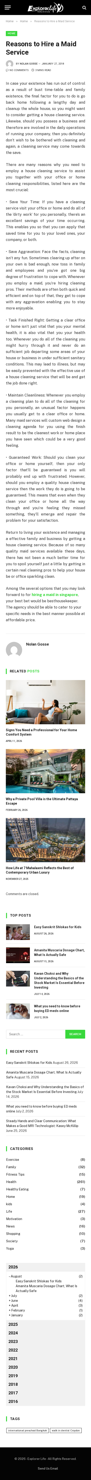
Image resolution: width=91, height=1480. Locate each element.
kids (9, 1204)
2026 (13, 1267)
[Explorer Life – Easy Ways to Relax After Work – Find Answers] (45, 7)
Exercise (12, 1160)
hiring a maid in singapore (55, 595)
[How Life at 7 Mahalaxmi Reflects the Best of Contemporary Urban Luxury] (45, 840)
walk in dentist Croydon (66, 1430)
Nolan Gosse (29, 63)
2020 (13, 1367)
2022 (13, 1350)
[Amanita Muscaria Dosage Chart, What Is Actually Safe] (18, 955)
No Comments (19, 70)
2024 (13, 1332)
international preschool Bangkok (27, 1430)
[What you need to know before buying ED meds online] (18, 1011)
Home (11, 33)
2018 (13, 1384)
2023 (13, 1341)
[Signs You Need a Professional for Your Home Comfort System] (45, 702)
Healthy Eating (17, 1189)
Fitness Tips (15, 1174)
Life (9, 1211)
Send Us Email (48, 1468)
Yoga (10, 1248)
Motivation (14, 1219)
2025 (13, 1324)
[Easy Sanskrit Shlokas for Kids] (18, 932)
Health (11, 1182)
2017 (13, 1392)
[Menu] (8, 7)
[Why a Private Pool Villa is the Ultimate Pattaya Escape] (45, 771)
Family (11, 1167)
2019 (13, 1375)
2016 (13, 1401)
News (10, 1226)
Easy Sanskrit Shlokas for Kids (57, 927)
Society (12, 1241)
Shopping (13, 1234)
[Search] (83, 7)
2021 (13, 1358)
